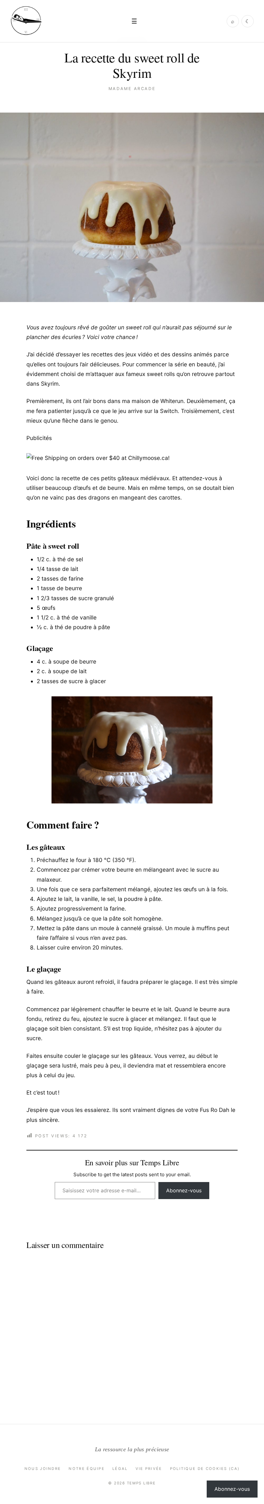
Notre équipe (87, 1468)
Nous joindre (42, 1468)
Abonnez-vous (184, 1190)
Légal (120, 1468)
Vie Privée (149, 1468)
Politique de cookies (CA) (205, 1468)
